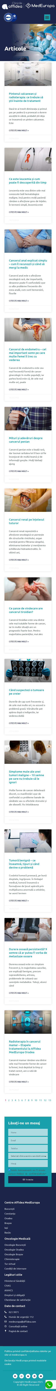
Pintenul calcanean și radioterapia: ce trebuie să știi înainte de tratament (26, 97)
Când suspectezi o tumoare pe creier (26, 691)
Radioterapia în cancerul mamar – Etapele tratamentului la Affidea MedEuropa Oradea (25, 1047)
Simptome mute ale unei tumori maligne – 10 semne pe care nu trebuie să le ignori (26, 777)
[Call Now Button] (49, 1384)
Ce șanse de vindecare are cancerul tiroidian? (26, 610)
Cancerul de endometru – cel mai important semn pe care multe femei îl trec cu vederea (27, 354)
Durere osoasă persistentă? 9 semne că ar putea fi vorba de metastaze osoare (28, 952)
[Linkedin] (34, 1376)
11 (40, 1100)
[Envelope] (41, 1376)
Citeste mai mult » (19, 130)
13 (49, 1100)
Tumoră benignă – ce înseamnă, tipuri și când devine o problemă (24, 863)
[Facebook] (15, 1376)
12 (45, 1100)
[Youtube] (28, 1376)
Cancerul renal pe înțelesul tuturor (26, 521)
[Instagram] (21, 1376)
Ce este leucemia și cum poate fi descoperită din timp (27, 180)
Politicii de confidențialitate (31, 1173)
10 (35, 1100)
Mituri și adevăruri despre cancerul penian (26, 439)
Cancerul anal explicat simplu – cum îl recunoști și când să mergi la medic (28, 264)
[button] (47, 17)
